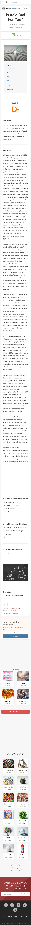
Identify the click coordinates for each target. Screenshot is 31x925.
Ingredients (11, 85)
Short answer (11, 68)
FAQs (9, 77)
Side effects (11, 81)
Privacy (27, 916)
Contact (21, 916)
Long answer (11, 72)
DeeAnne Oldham (14, 608)
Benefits (10, 89)
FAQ (15, 916)
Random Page (16, 712)
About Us (9, 916)
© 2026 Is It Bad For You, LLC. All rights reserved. (15, 923)
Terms (15, 918)
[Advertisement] (15, 477)
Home (3, 916)
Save (26, 8)
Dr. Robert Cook (16, 8)
